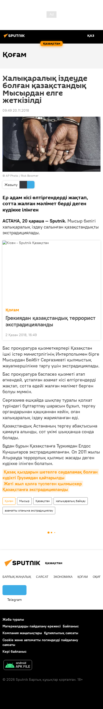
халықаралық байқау (71, 501)
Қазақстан (43, 501)
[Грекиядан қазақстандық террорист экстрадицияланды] (51, 273)
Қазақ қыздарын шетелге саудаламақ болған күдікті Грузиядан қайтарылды (50, 475)
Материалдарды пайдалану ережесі (31, 626)
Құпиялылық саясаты (61, 633)
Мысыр (24, 501)
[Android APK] (18, 665)
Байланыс (71, 626)
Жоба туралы (13, 619)
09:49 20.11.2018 (15, 110)
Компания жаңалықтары (22, 633)
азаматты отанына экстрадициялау (29, 510)
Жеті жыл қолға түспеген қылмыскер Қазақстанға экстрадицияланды (42, 486)
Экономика (62, 577)
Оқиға (98, 577)
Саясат (42, 577)
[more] (95, 334)
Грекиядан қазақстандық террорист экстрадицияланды (51, 321)
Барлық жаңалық (16, 577)
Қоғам (12, 310)
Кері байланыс (14, 651)
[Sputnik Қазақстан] (15, 37)
